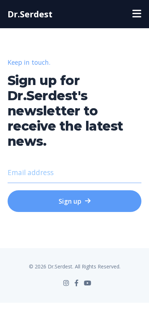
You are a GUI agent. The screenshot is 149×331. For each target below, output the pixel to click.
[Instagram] (66, 283)
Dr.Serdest (30, 14)
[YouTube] (87, 283)
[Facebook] (76, 283)
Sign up (70, 201)
